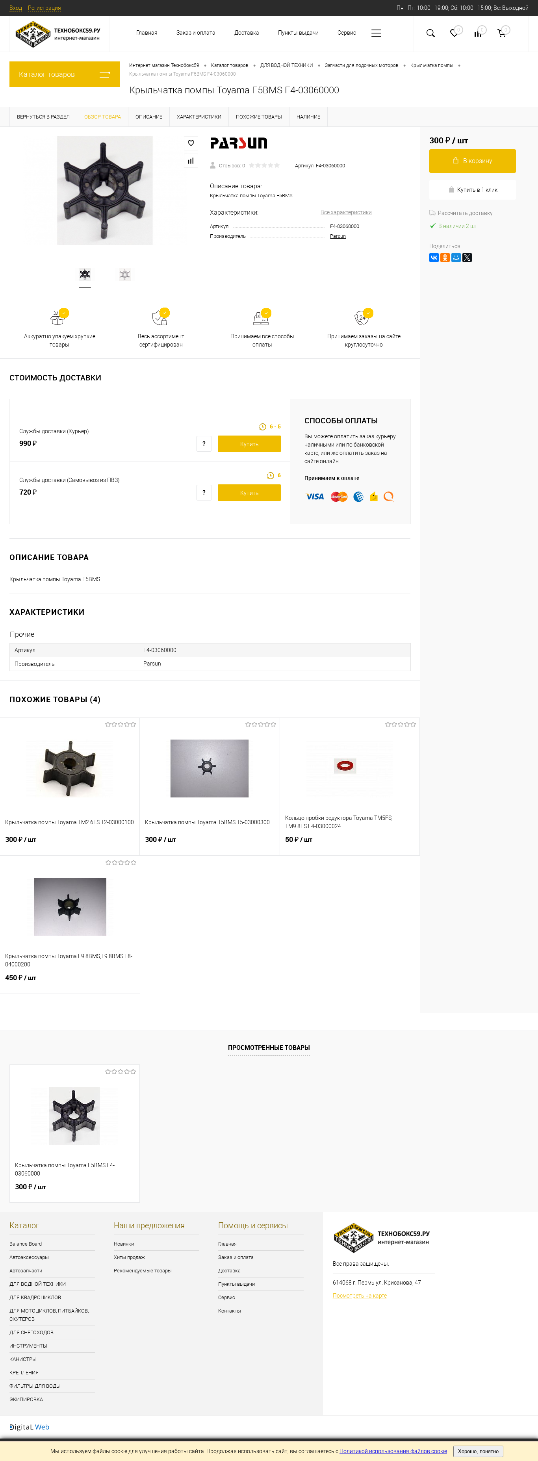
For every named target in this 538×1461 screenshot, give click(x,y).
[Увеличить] (105, 190)
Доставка (246, 33)
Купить (249, 444)
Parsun (338, 236)
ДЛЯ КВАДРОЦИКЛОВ (35, 1297)
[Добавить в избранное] (191, 143)
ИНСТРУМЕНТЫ (28, 1346)
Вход (15, 8)
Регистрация (44, 8)
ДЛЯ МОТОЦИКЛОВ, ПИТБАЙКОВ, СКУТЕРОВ (49, 1315)
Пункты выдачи (298, 33)
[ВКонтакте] (434, 257)
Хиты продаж (129, 1257)
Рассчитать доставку (465, 213)
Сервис (347, 33)
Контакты (229, 1311)
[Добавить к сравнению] (191, 161)
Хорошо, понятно (478, 1451)
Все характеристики (346, 212)
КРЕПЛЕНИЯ (24, 1373)
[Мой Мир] (456, 257)
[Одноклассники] (445, 257)
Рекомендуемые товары (143, 1271)
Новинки (124, 1244)
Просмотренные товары (269, 1047)
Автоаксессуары (29, 1257)
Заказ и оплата (195, 33)
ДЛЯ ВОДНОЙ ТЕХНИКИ (37, 1284)
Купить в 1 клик (477, 190)
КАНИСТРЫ (23, 1359)
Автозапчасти (25, 1271)
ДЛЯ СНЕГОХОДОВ (31, 1332)
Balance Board (25, 1244)
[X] (467, 257)
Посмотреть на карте (360, 1295)
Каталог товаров (47, 74)
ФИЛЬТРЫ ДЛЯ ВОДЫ (35, 1386)
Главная (147, 33)
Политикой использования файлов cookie (393, 1451)
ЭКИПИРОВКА (26, 1399)
